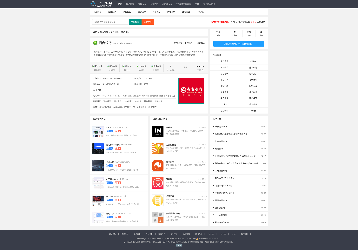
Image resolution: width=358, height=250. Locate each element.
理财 (119, 95)
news (234, 234)
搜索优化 (253, 79)
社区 (129, 95)
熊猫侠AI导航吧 (113, 144)
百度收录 (118, 101)
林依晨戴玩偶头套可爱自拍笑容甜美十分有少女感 (236, 163)
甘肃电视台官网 (222, 222)
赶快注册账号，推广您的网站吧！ (239, 44)
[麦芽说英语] (158, 148)
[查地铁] (158, 182)
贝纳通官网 (220, 207)
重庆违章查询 (221, 126)
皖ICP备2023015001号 (187, 238)
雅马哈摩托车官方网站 (225, 178)
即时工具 (110, 213)
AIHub (109, 127)
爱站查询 (107, 84)
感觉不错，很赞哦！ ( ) (185, 43)
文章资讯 (154, 4)
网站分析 (224, 79)
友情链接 (186, 234)
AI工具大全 (111, 179)
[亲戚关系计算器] (158, 217)
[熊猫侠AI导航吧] (98, 148)
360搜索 (128, 101)
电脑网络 (98, 11)
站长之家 (115, 84)
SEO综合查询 (209, 4)
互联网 (224, 104)
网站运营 (253, 86)
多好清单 (170, 196)
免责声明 (161, 234)
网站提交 (198, 234)
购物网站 (156, 11)
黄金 (124, 95)
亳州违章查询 (221, 200)
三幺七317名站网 (171, 238)
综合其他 (171, 11)
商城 (109, 95)
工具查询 (224, 67)
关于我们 (112, 234)
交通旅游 (142, 11)
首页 (120, 4)
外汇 (104, 95)
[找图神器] (158, 165)
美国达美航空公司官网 (225, 193)
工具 (197, 4)
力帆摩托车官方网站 (224, 185)
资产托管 (145, 95)
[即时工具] (98, 217)
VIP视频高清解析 (183, 4)
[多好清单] (158, 200)
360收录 (138, 101)
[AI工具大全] (98, 182)
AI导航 (201, 11)
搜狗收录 (158, 101)
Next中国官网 (221, 215)
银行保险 (125, 32)
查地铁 (169, 179)
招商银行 (105, 43)
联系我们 (137, 234)
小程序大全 (167, 4)
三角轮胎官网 (221, 170)
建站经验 (224, 86)
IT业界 (253, 110)
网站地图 (244, 234)
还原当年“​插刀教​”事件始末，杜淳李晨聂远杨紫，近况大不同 (241, 156)
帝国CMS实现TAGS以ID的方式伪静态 (231, 134)
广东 (146, 84)
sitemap (223, 234)
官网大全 (142, 4)
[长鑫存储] (98, 165)
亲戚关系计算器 (173, 213)
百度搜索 (107, 101)
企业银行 (136, 95)
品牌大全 (186, 11)
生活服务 (112, 11)
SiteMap (211, 234)
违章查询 (253, 67)
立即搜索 (135, 22)
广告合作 (149, 234)
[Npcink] (98, 200)
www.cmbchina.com (122, 43)
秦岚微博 (219, 148)
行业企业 (127, 11)
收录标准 (125, 234)
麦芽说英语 (171, 144)
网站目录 (130, 4)
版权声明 (174, 234)
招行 (160, 95)
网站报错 (201, 43)
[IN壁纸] (158, 131)
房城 (114, 95)
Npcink (109, 196)
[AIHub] (98, 131)
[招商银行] (191, 90)
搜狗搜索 (148, 101)
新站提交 (148, 22)
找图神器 (170, 162)
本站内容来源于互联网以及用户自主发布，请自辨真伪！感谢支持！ (128, 107)
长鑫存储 (110, 162)
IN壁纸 (169, 127)
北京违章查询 (221, 141)
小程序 (253, 61)
